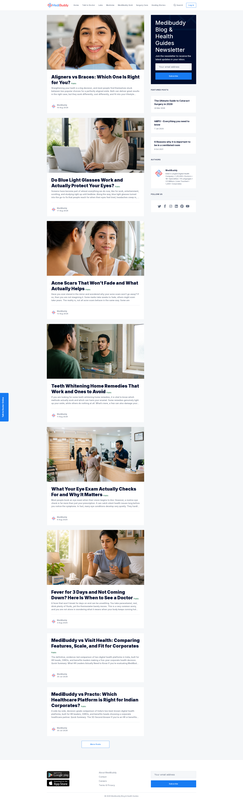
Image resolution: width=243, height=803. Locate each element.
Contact (103, 777)
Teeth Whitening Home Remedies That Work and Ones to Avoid (95, 388)
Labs (100, 5)
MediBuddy (62, 105)
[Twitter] (159, 206)
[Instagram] (171, 206)
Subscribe (173, 76)
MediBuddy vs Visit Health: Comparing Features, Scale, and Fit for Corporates (95, 643)
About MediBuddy (108, 772)
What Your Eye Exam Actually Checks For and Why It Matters (93, 491)
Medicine (110, 5)
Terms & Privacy (107, 785)
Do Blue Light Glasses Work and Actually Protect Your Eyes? (87, 182)
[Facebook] (165, 206)
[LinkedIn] (176, 206)
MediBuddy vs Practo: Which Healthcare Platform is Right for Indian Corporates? (94, 699)
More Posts (95, 744)
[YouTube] (187, 206)
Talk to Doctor (88, 5)
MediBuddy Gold (125, 5)
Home (76, 5)
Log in (191, 5)
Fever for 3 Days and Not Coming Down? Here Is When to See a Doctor (92, 594)
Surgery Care (142, 5)
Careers (103, 781)
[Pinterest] (182, 206)
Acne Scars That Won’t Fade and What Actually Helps (94, 285)
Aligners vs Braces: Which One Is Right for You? (95, 79)
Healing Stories (159, 5)
